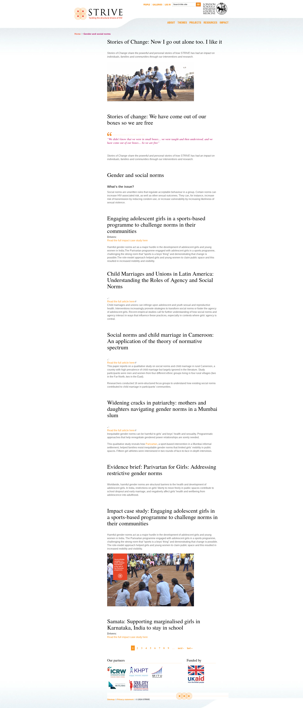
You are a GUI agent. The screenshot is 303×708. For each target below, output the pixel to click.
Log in (168, 4)
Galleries (157, 4)
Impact (224, 22)
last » (190, 648)
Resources (210, 22)
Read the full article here (121, 301)
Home (77, 34)
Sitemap (111, 699)
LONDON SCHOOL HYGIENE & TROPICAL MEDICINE (216, 9)
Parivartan (151, 443)
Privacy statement (125, 699)
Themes (182, 22)
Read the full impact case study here (127, 240)
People (146, 4)
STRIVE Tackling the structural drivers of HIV (98, 14)
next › (181, 648)
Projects (195, 22)
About (171, 22)
